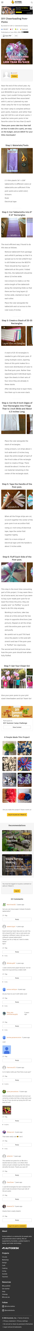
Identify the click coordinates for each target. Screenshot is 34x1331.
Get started (5, 1289)
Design (4, 1263)
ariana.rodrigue (12, 989)
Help (3, 1291)
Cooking (4, 1268)
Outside (4, 1274)
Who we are (6, 1297)
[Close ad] (31, 8)
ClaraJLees (10, 1182)
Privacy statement (10, 1321)
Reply (17, 919)
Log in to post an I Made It (17, 815)
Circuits (4, 1257)
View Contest (17, 727)
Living (4, 1271)
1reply (6, 956)
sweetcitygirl (11, 926)
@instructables (10, 1306)
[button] (2, 2)
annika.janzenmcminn (14, 1037)
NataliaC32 (10, 1206)
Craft (11, 26)
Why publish (6, 1286)
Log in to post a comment (17, 1226)
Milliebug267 (11, 963)
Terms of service (23, 1318)
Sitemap (5, 1294)
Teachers (5, 1277)
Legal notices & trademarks (13, 1327)
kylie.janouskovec (13, 1091)
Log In (17, 891)
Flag (6, 915)
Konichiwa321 (11, 905)
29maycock (10, 1132)
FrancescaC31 (11, 1067)
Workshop (5, 1260)
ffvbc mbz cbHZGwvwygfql (12, 1013)
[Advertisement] (17, 10)
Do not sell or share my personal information (18, 1324)
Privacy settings (22, 1321)
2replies (6, 1084)
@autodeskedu (10, 1310)
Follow (14, 76)
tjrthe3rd (10, 1156)
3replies (6, 1124)
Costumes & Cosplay (21, 26)
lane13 (5, 26)
